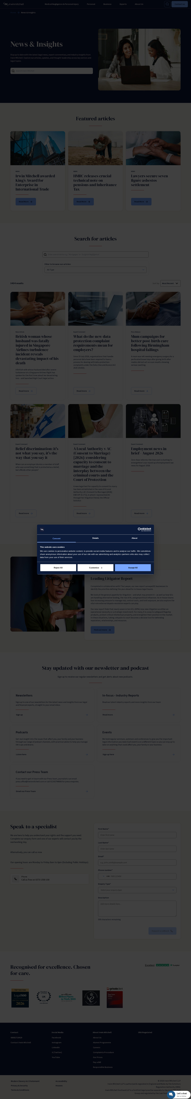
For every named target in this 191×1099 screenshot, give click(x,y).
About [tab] (134, 538)
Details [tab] (95, 538)
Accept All (133, 567)
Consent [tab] (56, 538)
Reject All (58, 567)
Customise (94, 567)
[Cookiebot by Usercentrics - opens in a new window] (139, 530)
